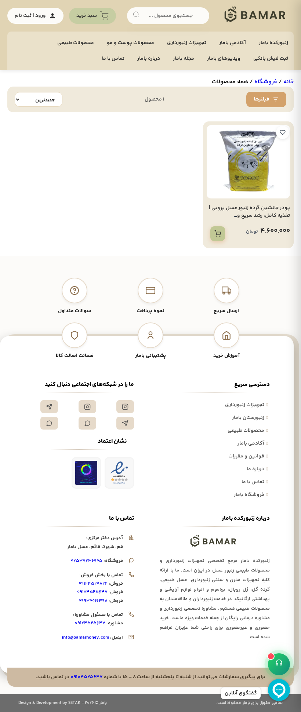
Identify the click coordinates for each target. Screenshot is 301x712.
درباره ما (257, 469)
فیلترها (261, 99)
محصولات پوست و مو (130, 43)
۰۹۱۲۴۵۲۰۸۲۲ (93, 583)
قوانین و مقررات (248, 456)
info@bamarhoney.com (85, 637)
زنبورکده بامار (273, 43)
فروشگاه (265, 82)
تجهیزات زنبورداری (246, 405)
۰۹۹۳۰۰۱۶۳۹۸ (93, 601)
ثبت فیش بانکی (270, 59)
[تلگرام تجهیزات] (49, 406)
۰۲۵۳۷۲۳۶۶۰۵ (86, 561)
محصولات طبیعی (75, 43)
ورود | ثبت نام (30, 16)
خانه (288, 82)
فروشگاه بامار (251, 495)
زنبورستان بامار (250, 418)
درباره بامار (148, 59)
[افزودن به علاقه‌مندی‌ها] (282, 132)
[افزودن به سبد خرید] (217, 233)
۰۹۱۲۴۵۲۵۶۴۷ (90, 623)
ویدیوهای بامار (223, 59)
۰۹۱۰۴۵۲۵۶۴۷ (92, 592)
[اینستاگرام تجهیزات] (125, 406)
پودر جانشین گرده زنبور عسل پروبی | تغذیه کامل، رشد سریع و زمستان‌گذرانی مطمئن (249, 215)
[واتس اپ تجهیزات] (87, 423)
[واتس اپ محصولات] (49, 423)
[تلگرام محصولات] (125, 423)
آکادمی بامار (232, 43)
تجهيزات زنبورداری (186, 43)
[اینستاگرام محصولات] (87, 406)
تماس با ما (113, 59)
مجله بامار (183, 59)
